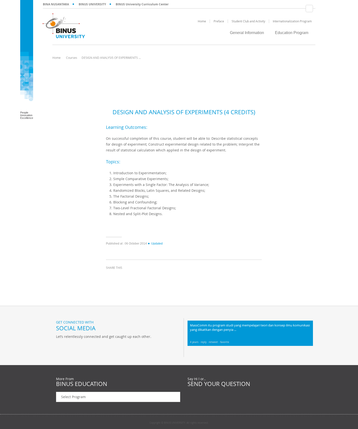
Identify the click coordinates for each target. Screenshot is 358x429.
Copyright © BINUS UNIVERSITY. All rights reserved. (179, 423)
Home (56, 58)
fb (61, 346)
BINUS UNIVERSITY (92, 4)
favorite (224, 342)
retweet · (214, 342)
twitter (123, 276)
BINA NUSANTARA (56, 4)
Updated (157, 243)
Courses (71, 58)
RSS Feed (85, 346)
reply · (205, 342)
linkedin (135, 276)
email (147, 276)
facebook (111, 276)
